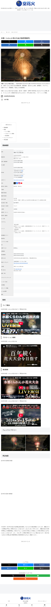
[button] (42, 45)
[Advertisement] (25, 21)
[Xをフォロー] (13, 575)
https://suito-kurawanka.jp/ (19, 179)
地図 (22, 170)
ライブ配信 (7, 131)
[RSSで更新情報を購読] (25, 578)
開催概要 (6, 127)
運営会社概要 (25, 601)
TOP (9, 601)
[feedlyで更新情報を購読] (38, 575)
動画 (5, 129)
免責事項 (25, 602)
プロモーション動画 (9, 133)
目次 (7, 124)
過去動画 (7, 135)
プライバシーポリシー (42, 601)
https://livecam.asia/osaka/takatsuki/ (21, 263)
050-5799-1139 (19, 269)
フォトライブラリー (8, 137)
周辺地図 (6, 139)
